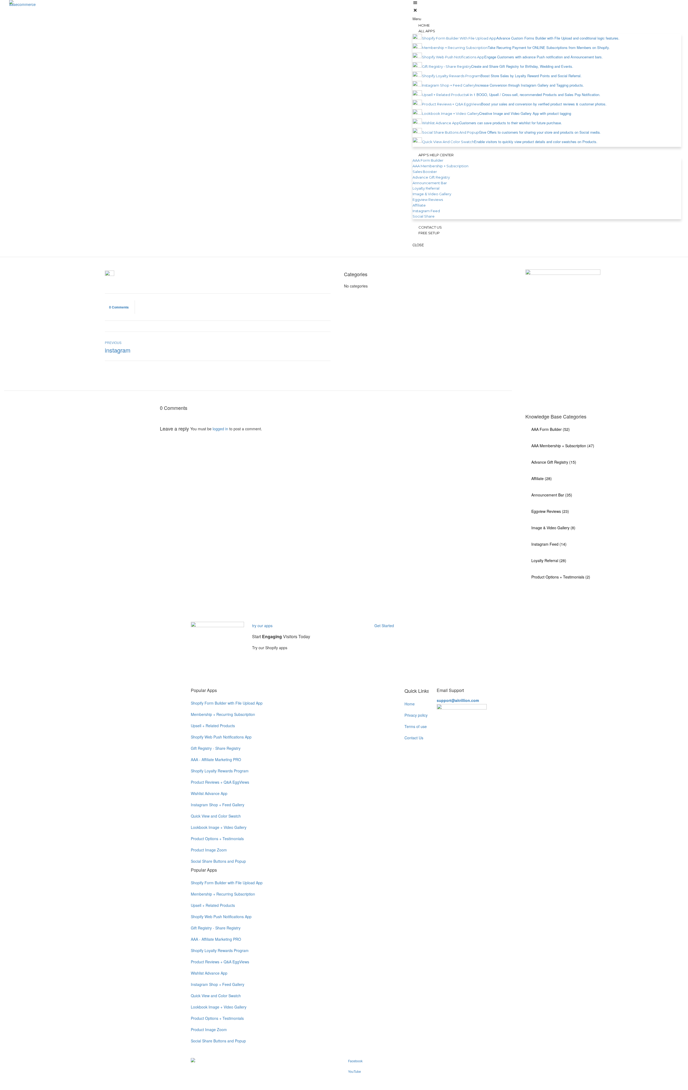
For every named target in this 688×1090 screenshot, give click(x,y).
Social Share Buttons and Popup (218, 861)
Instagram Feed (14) (549, 544)
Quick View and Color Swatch (216, 816)
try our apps (262, 625)
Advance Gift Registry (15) (553, 462)
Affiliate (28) (541, 478)
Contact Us (413, 737)
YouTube (354, 1071)
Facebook (355, 1061)
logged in (220, 428)
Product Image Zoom (209, 850)
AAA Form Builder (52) (550, 429)
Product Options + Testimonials (217, 838)
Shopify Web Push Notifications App (221, 737)
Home (409, 703)
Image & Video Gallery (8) (553, 527)
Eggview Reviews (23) (550, 511)
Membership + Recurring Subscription (223, 714)
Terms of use (415, 726)
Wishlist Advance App (209, 793)
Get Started (384, 625)
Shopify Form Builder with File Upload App (227, 703)
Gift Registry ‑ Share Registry (216, 748)
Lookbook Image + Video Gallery (218, 827)
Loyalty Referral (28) (548, 560)
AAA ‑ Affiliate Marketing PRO (216, 759)
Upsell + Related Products (213, 725)
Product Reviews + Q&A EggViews (220, 782)
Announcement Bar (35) (551, 495)
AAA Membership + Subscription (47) (562, 445)
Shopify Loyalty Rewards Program (220, 770)
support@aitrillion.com (458, 700)
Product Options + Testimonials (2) (560, 577)
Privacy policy (416, 715)
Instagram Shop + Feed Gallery (217, 804)
